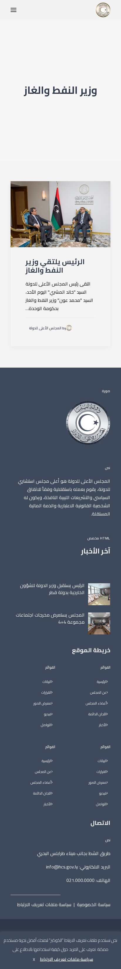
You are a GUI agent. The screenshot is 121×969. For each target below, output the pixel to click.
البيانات (102, 761)
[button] (13, 10)
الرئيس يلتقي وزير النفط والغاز (55, 266)
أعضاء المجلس (96, 703)
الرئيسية (102, 682)
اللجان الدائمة (97, 714)
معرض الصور (98, 783)
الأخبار (103, 725)
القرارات (102, 772)
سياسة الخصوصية (93, 904)
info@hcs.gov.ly (62, 866)
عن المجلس (98, 693)
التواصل (101, 804)
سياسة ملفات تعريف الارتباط (44, 904)
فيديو (103, 793)
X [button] (34, 959)
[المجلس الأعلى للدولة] (103, 10)
